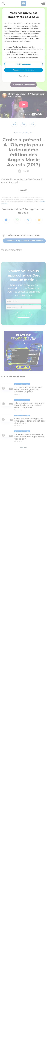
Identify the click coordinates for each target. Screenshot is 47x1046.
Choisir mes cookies (23, 64)
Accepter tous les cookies (23, 70)
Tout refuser (23, 76)
